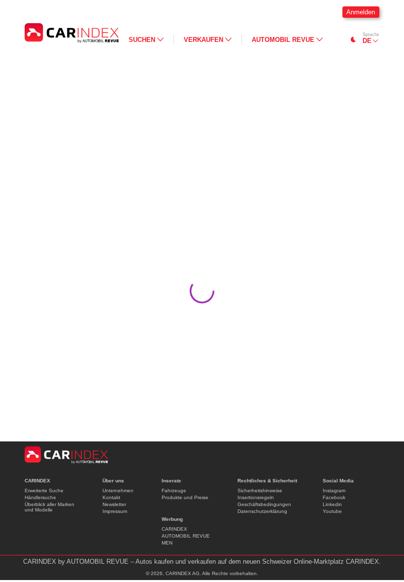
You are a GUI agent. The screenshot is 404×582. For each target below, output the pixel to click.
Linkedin (332, 504)
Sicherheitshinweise (259, 490)
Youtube (332, 511)
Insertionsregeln (255, 497)
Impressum (114, 511)
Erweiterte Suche (44, 490)
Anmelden (360, 12)
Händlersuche (40, 497)
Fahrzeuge (174, 490)
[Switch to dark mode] (353, 39)
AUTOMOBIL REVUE (186, 536)
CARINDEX (174, 529)
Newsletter (114, 504)
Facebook (334, 497)
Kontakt (111, 497)
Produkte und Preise (185, 497)
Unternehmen (118, 490)
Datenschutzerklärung (262, 511)
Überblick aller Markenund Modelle (49, 507)
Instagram (334, 490)
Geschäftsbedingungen (264, 504)
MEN (167, 543)
